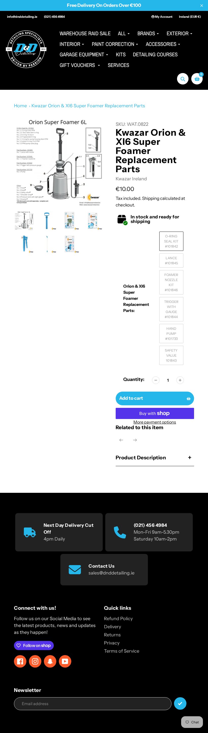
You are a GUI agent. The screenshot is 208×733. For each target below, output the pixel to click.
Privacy (111, 643)
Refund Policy (118, 618)
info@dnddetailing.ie (22, 17)
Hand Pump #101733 (171, 333)
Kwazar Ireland (131, 179)
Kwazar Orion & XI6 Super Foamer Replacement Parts (88, 106)
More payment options (154, 422)
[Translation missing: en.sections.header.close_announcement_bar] (201, 5)
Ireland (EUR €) (190, 17)
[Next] (135, 440)
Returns (112, 635)
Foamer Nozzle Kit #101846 (171, 282)
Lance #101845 (171, 260)
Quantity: (133, 379)
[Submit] (180, 703)
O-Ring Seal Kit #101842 (171, 241)
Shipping (150, 198)
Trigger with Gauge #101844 (171, 309)
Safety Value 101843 (171, 355)
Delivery (112, 627)
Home (20, 106)
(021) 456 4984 (54, 17)
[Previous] (121, 440)
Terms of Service (121, 651)
